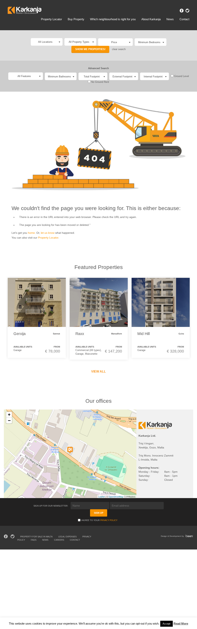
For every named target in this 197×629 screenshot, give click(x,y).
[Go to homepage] (24, 11)
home (31, 232)
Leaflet (101, 496)
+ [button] (9, 414)
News (170, 19)
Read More (181, 623)
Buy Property (76, 19)
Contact (184, 19)
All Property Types (79, 41)
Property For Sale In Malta (36, 536)
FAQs (33, 540)
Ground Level (181, 76)
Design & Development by (172, 536)
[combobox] (115, 42)
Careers (59, 540)
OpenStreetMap (116, 496)
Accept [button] (166, 623)
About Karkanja (151, 19)
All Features (24, 76)
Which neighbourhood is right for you (113, 19)
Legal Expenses (67, 536)
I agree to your (99, 520)
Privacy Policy (108, 520)
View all (98, 371)
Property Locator (51, 19)
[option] (37, 318)
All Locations (45, 41)
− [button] (9, 420)
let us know (47, 232)
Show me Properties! (90, 49)
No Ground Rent (99, 81)
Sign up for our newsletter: (51, 506)
